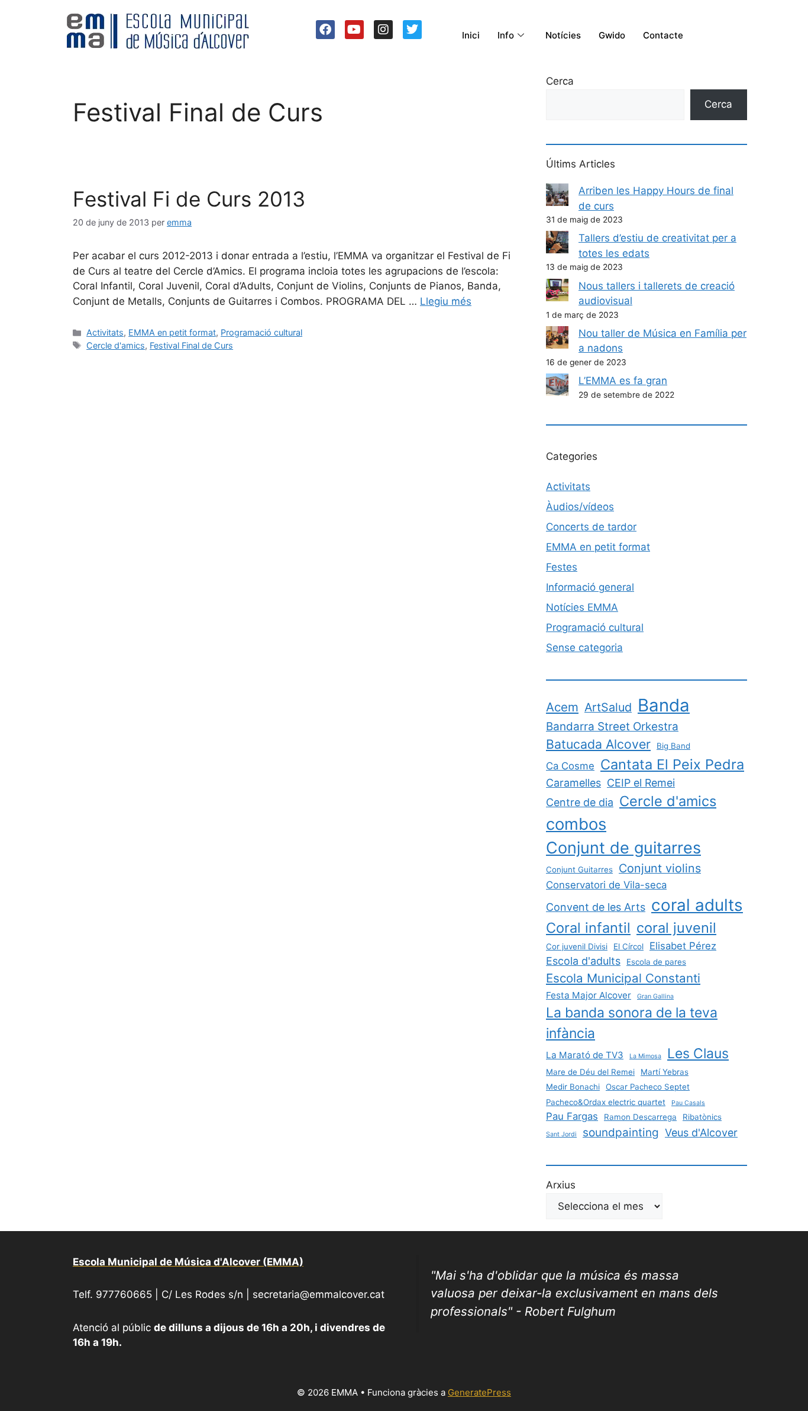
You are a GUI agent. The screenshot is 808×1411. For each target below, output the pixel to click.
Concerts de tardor (591, 527)
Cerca (560, 81)
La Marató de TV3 (584, 1055)
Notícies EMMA (582, 607)
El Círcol (628, 946)
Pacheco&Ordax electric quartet (605, 1102)
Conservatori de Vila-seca (606, 885)
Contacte (663, 35)
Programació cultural (261, 332)
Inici (471, 35)
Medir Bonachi (573, 1086)
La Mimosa (645, 1056)
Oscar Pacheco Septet (648, 1086)
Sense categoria (584, 647)
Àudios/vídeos (580, 507)
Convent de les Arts (595, 907)
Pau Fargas (572, 1116)
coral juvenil (676, 927)
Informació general (590, 587)
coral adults (697, 905)
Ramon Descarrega (640, 1117)
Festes (561, 567)
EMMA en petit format (172, 332)
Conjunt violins (660, 868)
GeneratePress (479, 1392)
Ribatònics (702, 1117)
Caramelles (573, 783)
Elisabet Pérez (682, 946)
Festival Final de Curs (191, 345)
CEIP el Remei (641, 783)
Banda (664, 705)
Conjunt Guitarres (579, 869)
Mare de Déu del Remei (590, 1072)
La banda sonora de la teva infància (631, 1022)
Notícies (563, 35)
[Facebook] (325, 29)
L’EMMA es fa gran (622, 380)
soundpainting (621, 1132)
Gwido (612, 35)
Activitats (105, 332)
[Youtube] (354, 29)
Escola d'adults (583, 961)
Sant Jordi (561, 1134)
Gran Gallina (655, 996)
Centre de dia (579, 802)
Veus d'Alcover (701, 1132)
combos (576, 824)
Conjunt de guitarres (623, 848)
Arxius (561, 1185)
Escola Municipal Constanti (623, 978)
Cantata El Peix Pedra (672, 764)
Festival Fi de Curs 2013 (189, 198)
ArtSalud (608, 707)
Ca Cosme (570, 766)
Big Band (673, 745)
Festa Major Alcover (588, 995)
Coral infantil (588, 927)
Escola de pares (656, 962)
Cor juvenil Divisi (576, 946)
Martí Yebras (665, 1072)
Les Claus (698, 1053)
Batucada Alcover (598, 744)
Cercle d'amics (115, 345)
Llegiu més (445, 301)
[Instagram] (383, 29)
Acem (562, 707)
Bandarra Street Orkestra (612, 726)
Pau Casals (688, 1103)
